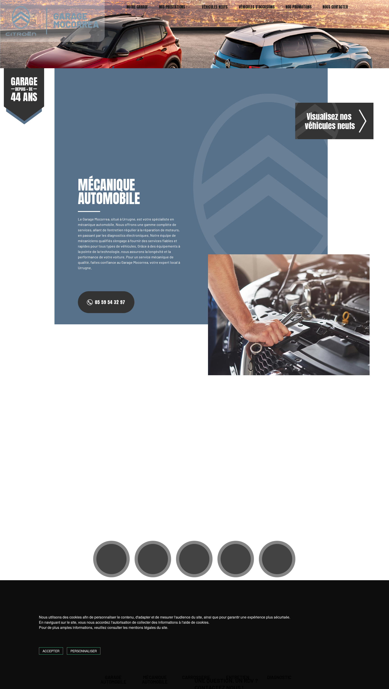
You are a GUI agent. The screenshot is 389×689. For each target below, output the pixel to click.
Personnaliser (83, 651)
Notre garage (137, 7)
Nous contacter (335, 7)
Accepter (51, 651)
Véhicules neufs (215, 7)
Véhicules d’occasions (257, 7)
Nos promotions (299, 7)
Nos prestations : (173, 7)
